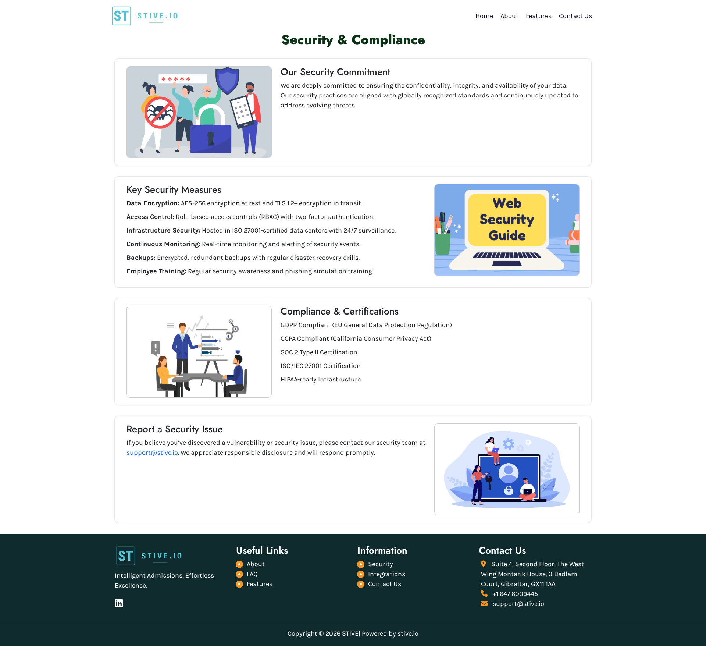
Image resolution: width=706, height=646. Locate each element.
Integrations (386, 574)
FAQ (252, 574)
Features (539, 16)
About (509, 16)
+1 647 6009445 (514, 594)
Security (380, 564)
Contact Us (575, 16)
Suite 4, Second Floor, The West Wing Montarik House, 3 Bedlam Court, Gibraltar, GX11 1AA (532, 574)
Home (484, 16)
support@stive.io (152, 452)
